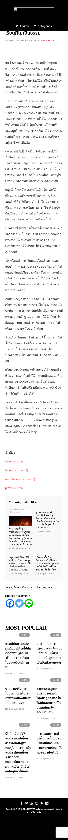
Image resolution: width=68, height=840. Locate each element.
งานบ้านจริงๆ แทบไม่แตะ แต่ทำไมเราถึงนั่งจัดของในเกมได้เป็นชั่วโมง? (18, 696)
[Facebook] (10, 603)
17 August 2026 (46, 718)
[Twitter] (19, 603)
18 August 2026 (15, 673)
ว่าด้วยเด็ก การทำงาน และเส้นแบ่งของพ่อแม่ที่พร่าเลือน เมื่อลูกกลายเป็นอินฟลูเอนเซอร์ (49, 653)
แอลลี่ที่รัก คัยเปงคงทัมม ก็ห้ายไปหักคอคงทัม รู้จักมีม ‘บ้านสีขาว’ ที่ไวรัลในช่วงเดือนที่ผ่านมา (18, 655)
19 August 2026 (15, 777)
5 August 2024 (45, 573)
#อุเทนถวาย (49, 587)
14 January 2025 (19, 573)
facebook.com (14, 461)
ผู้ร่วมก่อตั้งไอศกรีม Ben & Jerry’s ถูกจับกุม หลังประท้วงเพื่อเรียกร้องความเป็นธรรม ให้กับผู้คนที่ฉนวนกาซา (47, 519)
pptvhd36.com (14, 488)
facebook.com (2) (16, 470)
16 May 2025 (44, 531)
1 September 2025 (20, 548)
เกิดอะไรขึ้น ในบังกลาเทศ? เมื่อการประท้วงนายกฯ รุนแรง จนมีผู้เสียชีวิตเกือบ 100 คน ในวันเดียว (47, 563)
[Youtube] (31, 803)
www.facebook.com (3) (20, 479)
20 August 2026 (15, 708)
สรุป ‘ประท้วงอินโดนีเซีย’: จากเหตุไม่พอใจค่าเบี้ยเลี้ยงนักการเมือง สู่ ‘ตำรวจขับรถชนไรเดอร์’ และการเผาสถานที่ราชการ (20, 536)
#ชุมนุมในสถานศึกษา (17, 587)
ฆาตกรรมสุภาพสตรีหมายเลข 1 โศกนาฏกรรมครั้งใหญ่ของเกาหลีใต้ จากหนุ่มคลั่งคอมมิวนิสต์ (49, 700)
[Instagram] (36, 803)
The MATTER (47, 40)
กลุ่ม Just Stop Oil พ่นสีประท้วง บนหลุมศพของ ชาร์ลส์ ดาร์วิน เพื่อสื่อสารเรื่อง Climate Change (20, 563)
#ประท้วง (35, 587)
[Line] (28, 603)
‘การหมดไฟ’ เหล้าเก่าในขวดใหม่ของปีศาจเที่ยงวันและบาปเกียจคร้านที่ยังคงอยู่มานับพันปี (49, 743)
